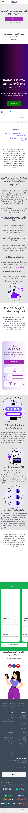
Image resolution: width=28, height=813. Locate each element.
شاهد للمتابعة (14, 19)
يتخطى (6, 22)
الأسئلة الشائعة (22, 735)
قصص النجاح (23, 743)
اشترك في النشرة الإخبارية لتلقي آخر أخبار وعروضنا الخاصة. (15, 761)
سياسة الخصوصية (8, 737)
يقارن (24, 721)
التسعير (24, 719)
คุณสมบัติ (23, 122)
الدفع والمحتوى (22, 717)
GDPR (11, 752)
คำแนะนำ (9, 122)
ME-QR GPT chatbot (7, 721)
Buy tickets (14, 645)
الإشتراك (14, 774)
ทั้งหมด (3, 122)
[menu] (3, 2)
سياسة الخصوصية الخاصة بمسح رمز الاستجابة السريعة (8, 743)
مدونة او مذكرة (22, 739)
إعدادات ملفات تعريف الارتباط (7, 749)
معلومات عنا (23, 715)
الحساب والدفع (9, 735)
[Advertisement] (14, 64)
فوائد (12, 715)
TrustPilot (23, 726)
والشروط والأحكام (8, 739)
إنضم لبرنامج (10, 719)
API (12, 717)
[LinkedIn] (10, 112)
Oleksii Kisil (6, 112)
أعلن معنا (11, 724)
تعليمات (24, 737)
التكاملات (23, 724)
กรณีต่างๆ (16, 122)
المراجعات (23, 728)
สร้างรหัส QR (14, 361)
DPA (12, 754)
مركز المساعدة (22, 745)
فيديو (24, 741)
